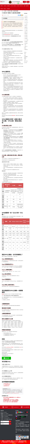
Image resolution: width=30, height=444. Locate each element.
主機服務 (26, 19)
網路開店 (26, 27)
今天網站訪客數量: (26, 57)
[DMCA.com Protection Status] (22, 413)
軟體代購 (26, 49)
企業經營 (26, 38)
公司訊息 (26, 16)
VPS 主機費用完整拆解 (6, 384)
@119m (20, 3)
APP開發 (26, 30)
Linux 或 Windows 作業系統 (9, 347)
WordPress (26, 22)
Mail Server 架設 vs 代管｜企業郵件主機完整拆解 (10, 401)
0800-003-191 (14, 3)
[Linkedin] (20, 15)
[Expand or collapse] (21, 18)
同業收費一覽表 (25, 44)
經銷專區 (26, 33)
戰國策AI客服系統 (18, 429)
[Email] (22, 15)
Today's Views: (25, 53)
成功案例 (26, 35)
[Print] (21, 15)
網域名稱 (26, 17)
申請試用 (6, 407)
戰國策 (6, 221)
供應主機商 (13, 115)
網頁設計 (26, 25)
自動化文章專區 (25, 47)
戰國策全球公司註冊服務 (25, 429)
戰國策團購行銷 (22, 426)
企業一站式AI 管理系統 (19, 430)
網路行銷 (26, 32)
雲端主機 (9, 34)
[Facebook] (18, 15)
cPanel (20, 347)
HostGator (17, 221)
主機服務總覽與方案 (6, 385)
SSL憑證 (26, 24)
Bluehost (21, 221)
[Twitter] (19, 15)
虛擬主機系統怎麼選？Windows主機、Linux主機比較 (10, 399)
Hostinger (13, 221)
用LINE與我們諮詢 (26, 407)
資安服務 (26, 41)
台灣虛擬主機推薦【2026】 (7, 383)
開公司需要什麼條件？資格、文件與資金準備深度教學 (10, 400)
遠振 (10, 221)
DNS (8, 260)
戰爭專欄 (8, 8)
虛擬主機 (5, 34)
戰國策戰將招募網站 (21, 423)
